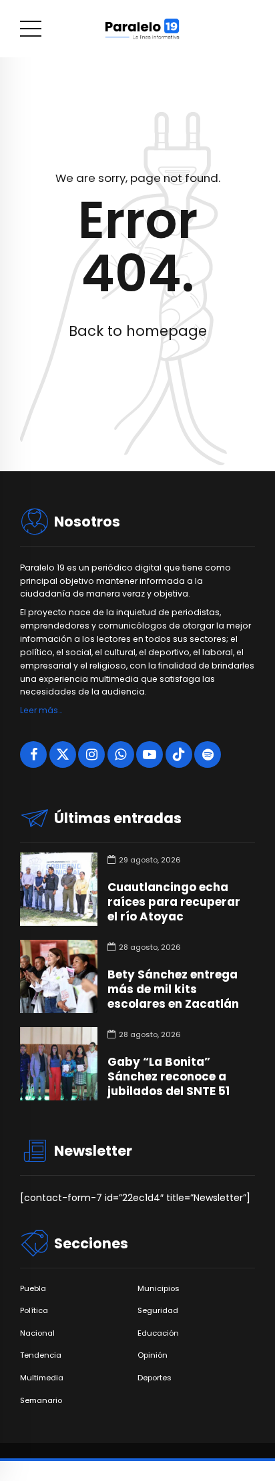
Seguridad (158, 1311)
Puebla (33, 1289)
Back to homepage (138, 331)
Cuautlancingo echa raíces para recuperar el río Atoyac (173, 901)
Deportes (155, 1378)
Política (34, 1311)
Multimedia (41, 1378)
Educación (158, 1333)
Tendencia (40, 1355)
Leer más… (41, 710)
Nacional (37, 1333)
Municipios (159, 1289)
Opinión (153, 1355)
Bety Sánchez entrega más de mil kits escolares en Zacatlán (173, 989)
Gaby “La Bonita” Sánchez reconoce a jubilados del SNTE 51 (168, 1076)
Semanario (41, 1401)
